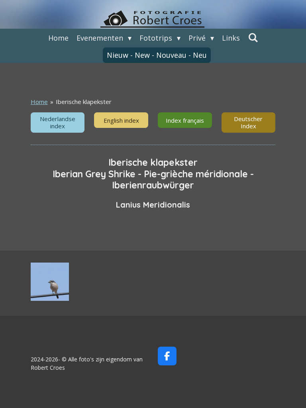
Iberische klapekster (84, 102)
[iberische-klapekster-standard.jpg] (50, 281)
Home (39, 102)
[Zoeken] (253, 37)
